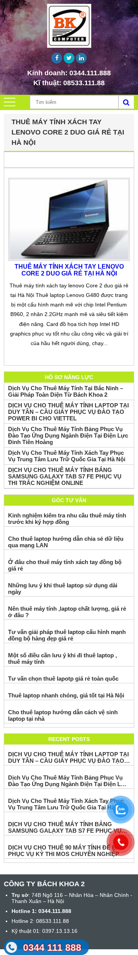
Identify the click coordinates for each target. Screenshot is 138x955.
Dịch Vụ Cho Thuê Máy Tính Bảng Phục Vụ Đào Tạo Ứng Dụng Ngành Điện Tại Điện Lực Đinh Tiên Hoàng (68, 435)
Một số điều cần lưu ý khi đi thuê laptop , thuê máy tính (62, 658)
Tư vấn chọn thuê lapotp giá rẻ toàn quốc (63, 678)
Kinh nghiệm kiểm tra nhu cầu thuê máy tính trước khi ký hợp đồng (67, 518)
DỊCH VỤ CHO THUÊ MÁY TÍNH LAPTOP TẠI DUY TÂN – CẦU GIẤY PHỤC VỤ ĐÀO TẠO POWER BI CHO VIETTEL (68, 412)
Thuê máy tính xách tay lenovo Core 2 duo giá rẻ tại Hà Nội (69, 270)
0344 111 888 (52, 947)
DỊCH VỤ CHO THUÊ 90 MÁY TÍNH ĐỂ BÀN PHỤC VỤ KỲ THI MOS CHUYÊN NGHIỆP (66, 850)
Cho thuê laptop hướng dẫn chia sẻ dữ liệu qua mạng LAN (65, 541)
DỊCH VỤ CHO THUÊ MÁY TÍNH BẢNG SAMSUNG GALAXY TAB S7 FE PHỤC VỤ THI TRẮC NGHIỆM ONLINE (65, 476)
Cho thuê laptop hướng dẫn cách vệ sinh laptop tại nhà (63, 715)
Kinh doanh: (69, 73)
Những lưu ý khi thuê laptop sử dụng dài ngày (62, 588)
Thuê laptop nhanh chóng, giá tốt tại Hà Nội (66, 695)
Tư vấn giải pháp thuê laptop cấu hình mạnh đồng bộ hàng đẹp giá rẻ (67, 635)
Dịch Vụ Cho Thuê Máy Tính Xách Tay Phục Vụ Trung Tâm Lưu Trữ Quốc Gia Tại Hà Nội (66, 455)
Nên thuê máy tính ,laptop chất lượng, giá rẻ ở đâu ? (67, 611)
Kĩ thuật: (69, 83)
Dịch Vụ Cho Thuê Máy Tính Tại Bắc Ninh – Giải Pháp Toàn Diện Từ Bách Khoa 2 (65, 391)
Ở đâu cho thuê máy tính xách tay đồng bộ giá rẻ (65, 565)
